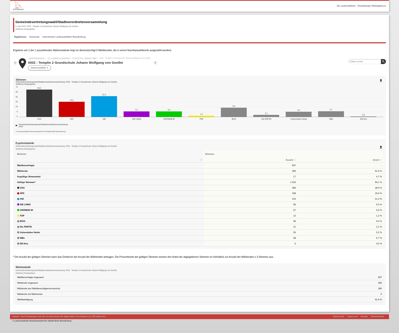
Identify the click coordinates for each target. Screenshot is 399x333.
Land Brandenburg (37, 58)
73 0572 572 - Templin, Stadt (84, 58)
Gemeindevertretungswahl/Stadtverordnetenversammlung (61, 22)
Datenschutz (338, 316)
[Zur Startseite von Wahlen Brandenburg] (106, 6)
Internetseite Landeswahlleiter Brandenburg (64, 37)
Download (34, 37)
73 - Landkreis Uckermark (58, 58)
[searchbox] (367, 61)
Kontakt (364, 316)
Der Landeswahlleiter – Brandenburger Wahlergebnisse (361, 6)
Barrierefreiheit (377, 316)
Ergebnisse (20, 37)
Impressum (353, 316)
